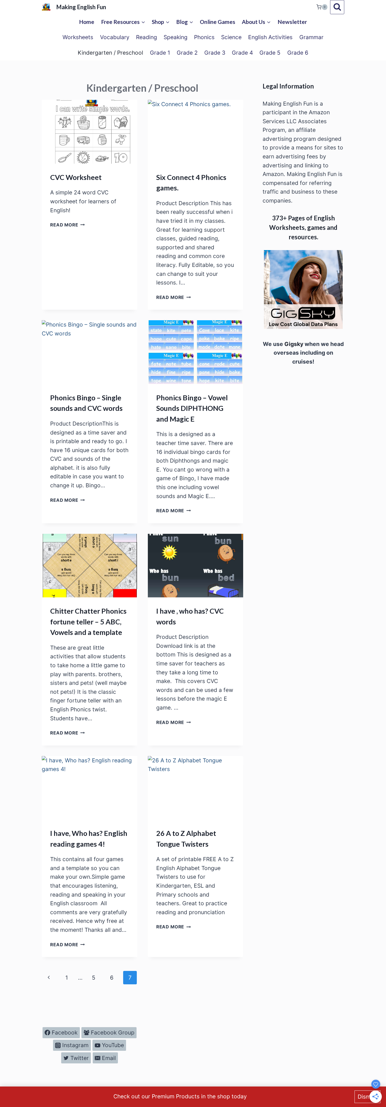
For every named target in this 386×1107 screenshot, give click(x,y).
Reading (146, 37)
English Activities (270, 37)
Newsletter (292, 21)
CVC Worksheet (76, 177)
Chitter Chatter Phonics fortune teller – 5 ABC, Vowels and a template (88, 622)
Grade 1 (160, 52)
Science (231, 37)
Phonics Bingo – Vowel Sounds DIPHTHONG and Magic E (192, 408)
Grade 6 (297, 52)
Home (86, 21)
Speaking (175, 37)
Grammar (311, 37)
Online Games (217, 21)
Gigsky (293, 344)
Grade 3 (214, 52)
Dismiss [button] (368, 1096)
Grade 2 (187, 52)
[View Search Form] (337, 7)
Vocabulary (114, 37)
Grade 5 (269, 52)
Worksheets (77, 37)
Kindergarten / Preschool (110, 52)
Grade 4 (242, 52)
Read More (67, 224)
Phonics (204, 37)
